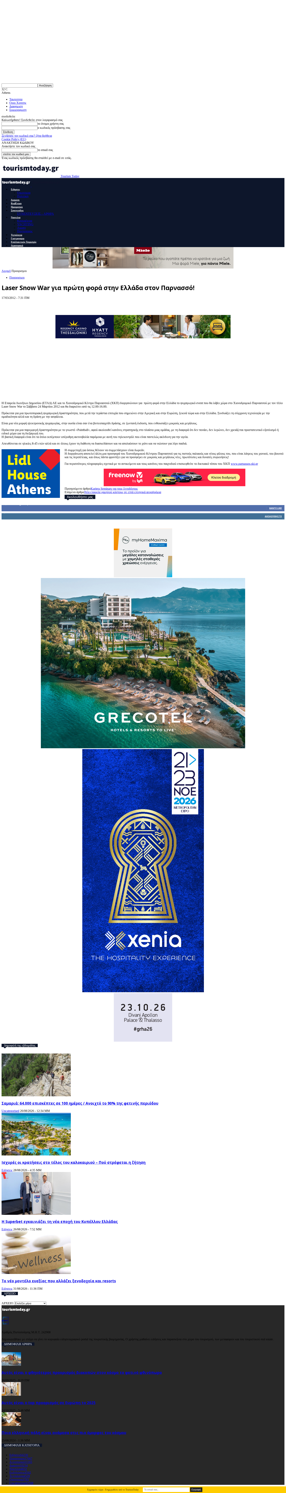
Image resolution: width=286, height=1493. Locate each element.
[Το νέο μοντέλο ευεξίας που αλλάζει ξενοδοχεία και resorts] (36, 1273)
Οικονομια (23, 192)
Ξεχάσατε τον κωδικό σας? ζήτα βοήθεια (27, 135)
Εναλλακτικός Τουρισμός (23, 242)
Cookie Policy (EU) (14, 139)
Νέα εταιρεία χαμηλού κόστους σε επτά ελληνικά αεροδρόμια (122, 492)
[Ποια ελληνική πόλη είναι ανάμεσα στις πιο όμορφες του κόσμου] (11, 1424)
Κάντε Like (275, 508)
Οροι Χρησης (17, 102)
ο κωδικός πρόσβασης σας (54, 127)
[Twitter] (22, 304)
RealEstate (16, 203)
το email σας (45, 150)
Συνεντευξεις (17, 210)
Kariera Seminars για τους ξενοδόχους (114, 488)
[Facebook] (8, 304)
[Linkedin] (51, 304)
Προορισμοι (17, 207)
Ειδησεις (15, 189)
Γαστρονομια (17, 238)
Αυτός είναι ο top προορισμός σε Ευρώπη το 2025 (49, 1402)
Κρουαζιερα (24, 220)
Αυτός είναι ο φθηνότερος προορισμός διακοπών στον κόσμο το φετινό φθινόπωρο (82, 1372)
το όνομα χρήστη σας (51, 123)
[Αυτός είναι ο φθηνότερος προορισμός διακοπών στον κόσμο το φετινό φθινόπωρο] (11, 1364)
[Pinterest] (37, 304)
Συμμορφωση (17, 109)
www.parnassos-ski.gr (244, 463)
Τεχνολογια (16, 235)
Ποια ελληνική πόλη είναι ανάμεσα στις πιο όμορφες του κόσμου (64, 1432)
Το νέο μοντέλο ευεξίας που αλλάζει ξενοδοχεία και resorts (59, 1280)
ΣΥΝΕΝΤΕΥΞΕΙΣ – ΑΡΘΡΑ (35, 213)
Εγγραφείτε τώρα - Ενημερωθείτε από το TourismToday (113, 1489)
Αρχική (6, 271)
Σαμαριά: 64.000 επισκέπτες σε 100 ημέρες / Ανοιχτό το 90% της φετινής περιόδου (80, 1103)
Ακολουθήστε (273, 516)
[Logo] (17, 185)
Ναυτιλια (15, 217)
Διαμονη (15, 200)
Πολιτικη (22, 196)
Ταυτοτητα (15, 99)
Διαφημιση (16, 106)
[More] (94, 304)
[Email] (65, 304)
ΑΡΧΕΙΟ (7, 1303)
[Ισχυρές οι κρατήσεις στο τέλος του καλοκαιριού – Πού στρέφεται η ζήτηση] (36, 1154)
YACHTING (25, 224)
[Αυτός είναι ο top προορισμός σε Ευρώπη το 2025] (11, 1394)
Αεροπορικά (17, 245)
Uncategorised (10, 1110)
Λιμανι (21, 227)
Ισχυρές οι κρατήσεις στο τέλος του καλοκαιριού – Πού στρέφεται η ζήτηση (74, 1162)
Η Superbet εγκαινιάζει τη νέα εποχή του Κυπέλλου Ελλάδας (60, 1221)
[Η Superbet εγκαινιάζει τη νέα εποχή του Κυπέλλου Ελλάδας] (36, 1213)
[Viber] (80, 304)
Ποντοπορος (24, 231)
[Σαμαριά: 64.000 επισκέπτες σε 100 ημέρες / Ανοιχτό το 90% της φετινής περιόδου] (36, 1095)
